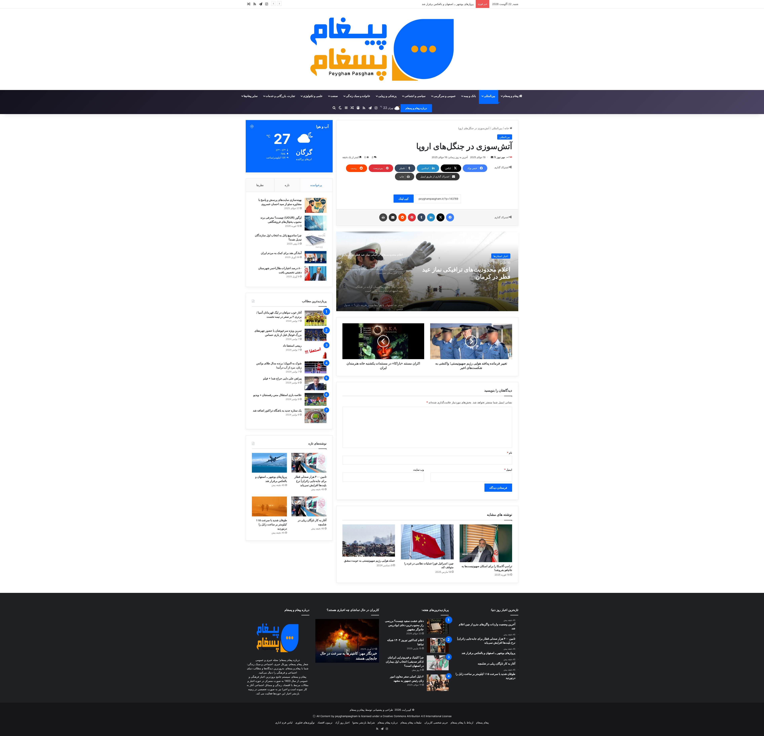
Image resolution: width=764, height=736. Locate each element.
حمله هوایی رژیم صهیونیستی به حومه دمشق (369, 560)
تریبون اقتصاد (325, 722)
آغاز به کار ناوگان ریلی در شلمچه (456, 4)
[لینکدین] (431, 217)
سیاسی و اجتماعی (415, 96)
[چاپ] (383, 217)
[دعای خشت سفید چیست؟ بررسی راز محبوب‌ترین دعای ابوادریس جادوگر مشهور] (438, 626)
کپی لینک (404, 198)
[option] (427, 271)
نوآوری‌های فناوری (305, 722)
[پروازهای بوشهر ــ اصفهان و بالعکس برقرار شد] (269, 463)
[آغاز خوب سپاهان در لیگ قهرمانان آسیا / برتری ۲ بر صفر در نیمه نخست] (315, 318)
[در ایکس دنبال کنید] (494, 157)
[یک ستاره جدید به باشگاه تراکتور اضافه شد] (315, 416)
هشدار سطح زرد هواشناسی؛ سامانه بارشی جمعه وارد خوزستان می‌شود (466, 273)
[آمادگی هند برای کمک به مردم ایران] (315, 257)
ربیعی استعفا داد (292, 345)
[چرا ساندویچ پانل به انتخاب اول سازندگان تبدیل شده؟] (315, 240)
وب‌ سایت (418, 469)
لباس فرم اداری (283, 722)
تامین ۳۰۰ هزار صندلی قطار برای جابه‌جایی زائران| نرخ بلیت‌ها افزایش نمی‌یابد (310, 481)
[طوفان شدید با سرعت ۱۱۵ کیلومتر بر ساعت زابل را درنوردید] (269, 506)
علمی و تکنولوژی (313, 96)
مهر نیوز (501, 157)
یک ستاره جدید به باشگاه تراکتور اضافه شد (277, 410)
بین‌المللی (489, 96)
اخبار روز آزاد (342, 722)
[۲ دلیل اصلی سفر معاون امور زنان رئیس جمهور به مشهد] (438, 682)
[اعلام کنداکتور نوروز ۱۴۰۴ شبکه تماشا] (438, 645)
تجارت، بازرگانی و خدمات (280, 96)
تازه (287, 185)
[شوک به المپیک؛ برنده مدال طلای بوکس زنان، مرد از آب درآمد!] (315, 367)
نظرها (260, 185)
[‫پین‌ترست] (412, 217)
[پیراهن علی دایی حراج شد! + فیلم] (315, 383)
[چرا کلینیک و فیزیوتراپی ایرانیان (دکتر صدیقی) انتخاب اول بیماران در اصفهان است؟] (438, 662)
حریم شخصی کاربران (436, 722)
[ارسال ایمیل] (492, 157)
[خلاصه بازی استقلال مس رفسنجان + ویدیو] (315, 399)
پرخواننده (316, 185)
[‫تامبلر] (421, 217)
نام (509, 452)
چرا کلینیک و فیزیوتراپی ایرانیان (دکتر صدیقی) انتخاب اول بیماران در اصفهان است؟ (405, 661)
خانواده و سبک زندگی (358, 96)
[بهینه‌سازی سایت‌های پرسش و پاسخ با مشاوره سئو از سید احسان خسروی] (315, 205)
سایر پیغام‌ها (251, 96)
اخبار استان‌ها (500, 256)
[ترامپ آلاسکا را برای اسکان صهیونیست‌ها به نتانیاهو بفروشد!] (486, 543)
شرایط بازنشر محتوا (363, 722)
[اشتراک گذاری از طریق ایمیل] (393, 217)
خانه (507, 128)
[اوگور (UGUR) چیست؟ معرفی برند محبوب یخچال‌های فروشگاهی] (315, 223)
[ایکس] (440, 217)
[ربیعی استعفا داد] (315, 351)
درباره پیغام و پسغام (416, 108)
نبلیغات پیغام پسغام (411, 722)
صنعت (334, 96)
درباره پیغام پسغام (388, 722)
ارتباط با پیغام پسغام (462, 722)
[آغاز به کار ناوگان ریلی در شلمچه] (308, 506)
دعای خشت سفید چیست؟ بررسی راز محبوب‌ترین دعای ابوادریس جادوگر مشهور (404, 625)
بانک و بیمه (470, 96)
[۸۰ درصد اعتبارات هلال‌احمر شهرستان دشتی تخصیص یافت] (315, 273)
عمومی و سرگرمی (445, 96)
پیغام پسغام (482, 722)
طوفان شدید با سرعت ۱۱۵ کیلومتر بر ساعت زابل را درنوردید (271, 524)
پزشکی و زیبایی (387, 96)
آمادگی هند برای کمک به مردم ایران (281, 253)
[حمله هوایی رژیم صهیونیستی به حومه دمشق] (368, 540)
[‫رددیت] (402, 217)
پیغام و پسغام (511, 96)
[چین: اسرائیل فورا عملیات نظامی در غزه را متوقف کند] (427, 541)
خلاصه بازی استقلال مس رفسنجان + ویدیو (277, 395)
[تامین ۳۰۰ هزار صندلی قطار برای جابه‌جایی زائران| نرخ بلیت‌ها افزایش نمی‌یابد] (308, 463)
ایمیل (508, 469)
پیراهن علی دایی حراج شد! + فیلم (282, 378)
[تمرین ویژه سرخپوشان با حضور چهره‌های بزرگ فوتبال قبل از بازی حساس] (315, 335)
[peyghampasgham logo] (382, 49)
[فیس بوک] (450, 217)
